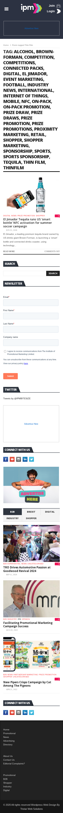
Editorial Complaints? (14, 763)
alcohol (24, 51)
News (13, 216)
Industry (7, 786)
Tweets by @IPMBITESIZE (17, 398)
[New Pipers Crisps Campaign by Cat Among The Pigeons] (31, 654)
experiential (14, 564)
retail (38, 134)
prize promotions (23, 126)
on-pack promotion (26, 107)
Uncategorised (35, 564)
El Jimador (34, 74)
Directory (7, 744)
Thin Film (34, 162)
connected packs (23, 68)
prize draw (16, 112)
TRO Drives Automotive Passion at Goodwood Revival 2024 (27, 569)
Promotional (9, 733)
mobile (11, 101)
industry (12, 518)
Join (52, 5)
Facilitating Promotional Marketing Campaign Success (27, 624)
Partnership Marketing (26, 675)
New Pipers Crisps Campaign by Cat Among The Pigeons (27, 684)
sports (42, 151)
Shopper (7, 782)
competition (38, 57)
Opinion (26, 619)
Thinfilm (13, 168)
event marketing (23, 79)
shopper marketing (23, 142)
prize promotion (17, 120)
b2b (12, 511)
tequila (12, 162)
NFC (25, 101)
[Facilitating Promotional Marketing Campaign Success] (31, 598)
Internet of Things (25, 96)
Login (51, 11)
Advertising (9, 740)
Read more (9, 251)
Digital (6, 216)
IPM (19, 619)
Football (14, 85)
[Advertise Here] (31, 485)
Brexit (31, 511)
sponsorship (17, 151)
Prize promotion (26, 216)
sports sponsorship (26, 157)
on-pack (41, 101)
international (35, 90)
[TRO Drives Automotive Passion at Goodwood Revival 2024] (31, 543)
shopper (12, 140)
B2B (5, 779)
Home (6, 45)
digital (11, 74)
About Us (8, 756)
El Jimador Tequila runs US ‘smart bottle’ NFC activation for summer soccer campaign (27, 222)
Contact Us (9, 760)
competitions (19, 63)
